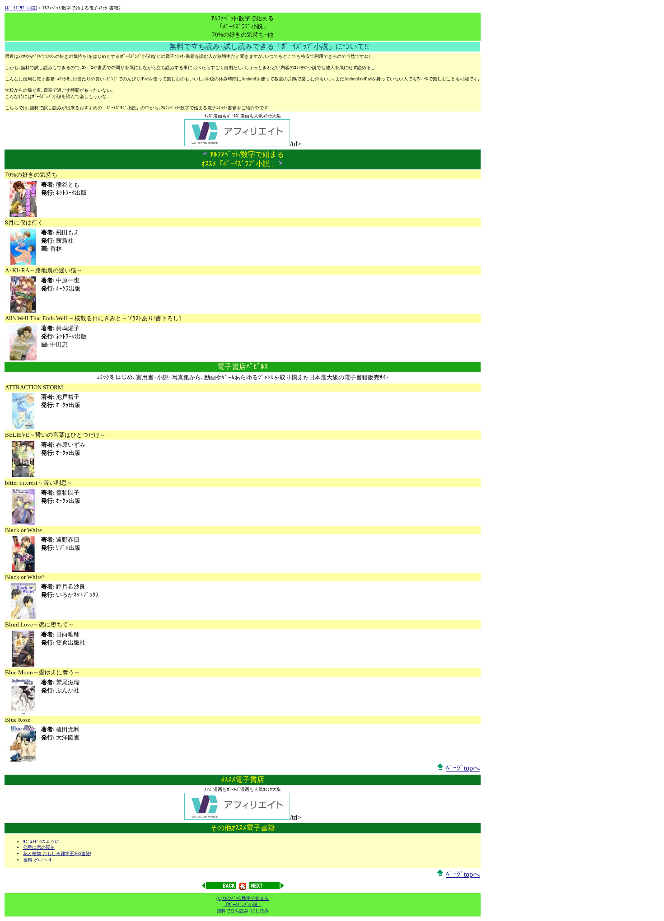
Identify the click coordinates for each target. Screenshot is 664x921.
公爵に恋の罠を (39, 847)
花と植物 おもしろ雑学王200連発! (57, 853)
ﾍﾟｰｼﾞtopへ (463, 768)
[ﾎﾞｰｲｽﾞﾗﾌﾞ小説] (21, 7)
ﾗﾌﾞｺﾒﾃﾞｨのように (41, 841)
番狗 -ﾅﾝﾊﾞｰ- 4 (37, 859)
